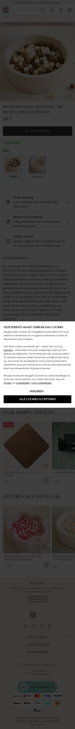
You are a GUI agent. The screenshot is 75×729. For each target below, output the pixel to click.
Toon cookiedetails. (41, 382)
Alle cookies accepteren (37, 399)
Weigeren (37, 391)
